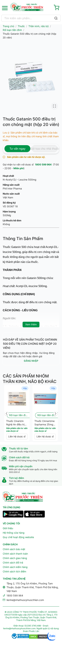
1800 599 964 (43, 164)
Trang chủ (8, 26)
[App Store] (34, 515)
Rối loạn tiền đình (12, 29)
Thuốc (21, 26)
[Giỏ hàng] (57, 8)
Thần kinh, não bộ (38, 26)
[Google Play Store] (13, 515)
